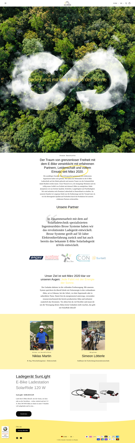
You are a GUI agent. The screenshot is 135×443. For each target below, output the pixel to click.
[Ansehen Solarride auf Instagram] (17, 438)
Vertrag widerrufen (23, 430)
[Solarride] (67, 3)
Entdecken (23, 414)
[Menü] (8, 427)
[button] (126, 3)
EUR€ (115, 3)
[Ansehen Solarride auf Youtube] (21, 438)
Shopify (76, 440)
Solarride (63, 440)
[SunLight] (88, 392)
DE (121, 3)
